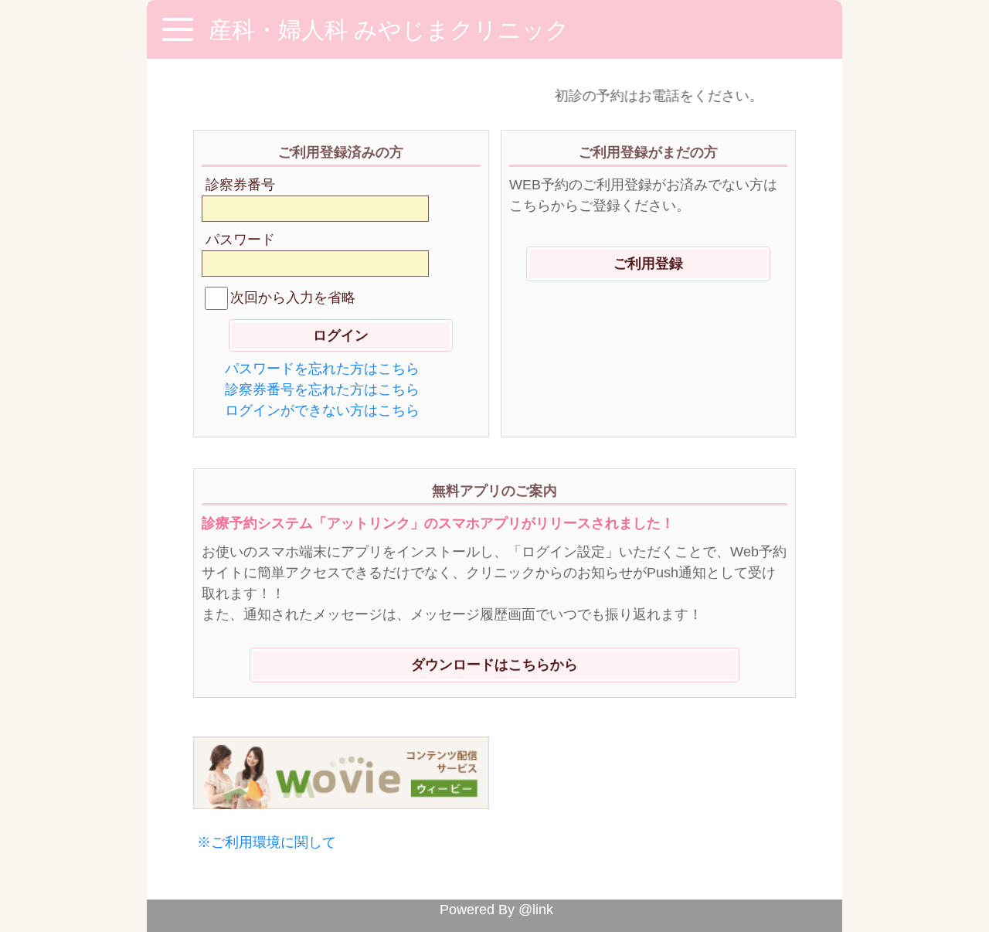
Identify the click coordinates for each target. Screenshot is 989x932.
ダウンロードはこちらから (494, 664)
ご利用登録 (648, 263)
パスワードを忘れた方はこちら (322, 368)
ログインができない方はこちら (322, 410)
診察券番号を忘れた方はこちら (322, 389)
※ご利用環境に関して (266, 842)
